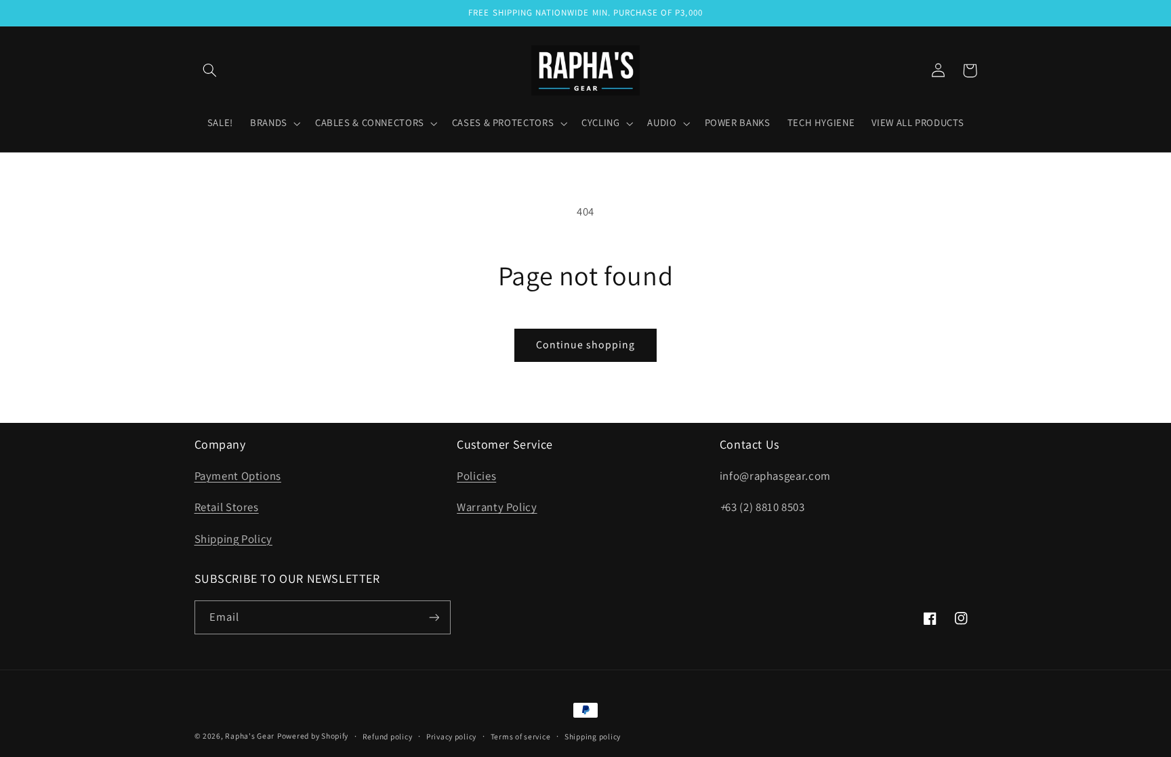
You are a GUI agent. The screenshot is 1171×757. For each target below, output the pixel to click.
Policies (476, 475)
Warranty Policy (497, 506)
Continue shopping (586, 344)
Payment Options (237, 475)
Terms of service (521, 736)
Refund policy (388, 736)
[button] (210, 70)
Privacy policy (451, 736)
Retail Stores (226, 506)
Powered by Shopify (312, 736)
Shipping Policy (233, 538)
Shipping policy (592, 736)
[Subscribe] (433, 617)
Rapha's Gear (249, 736)
